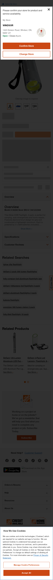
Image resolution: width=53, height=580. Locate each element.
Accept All (26, 573)
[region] (26, 553)
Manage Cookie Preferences (26, 565)
